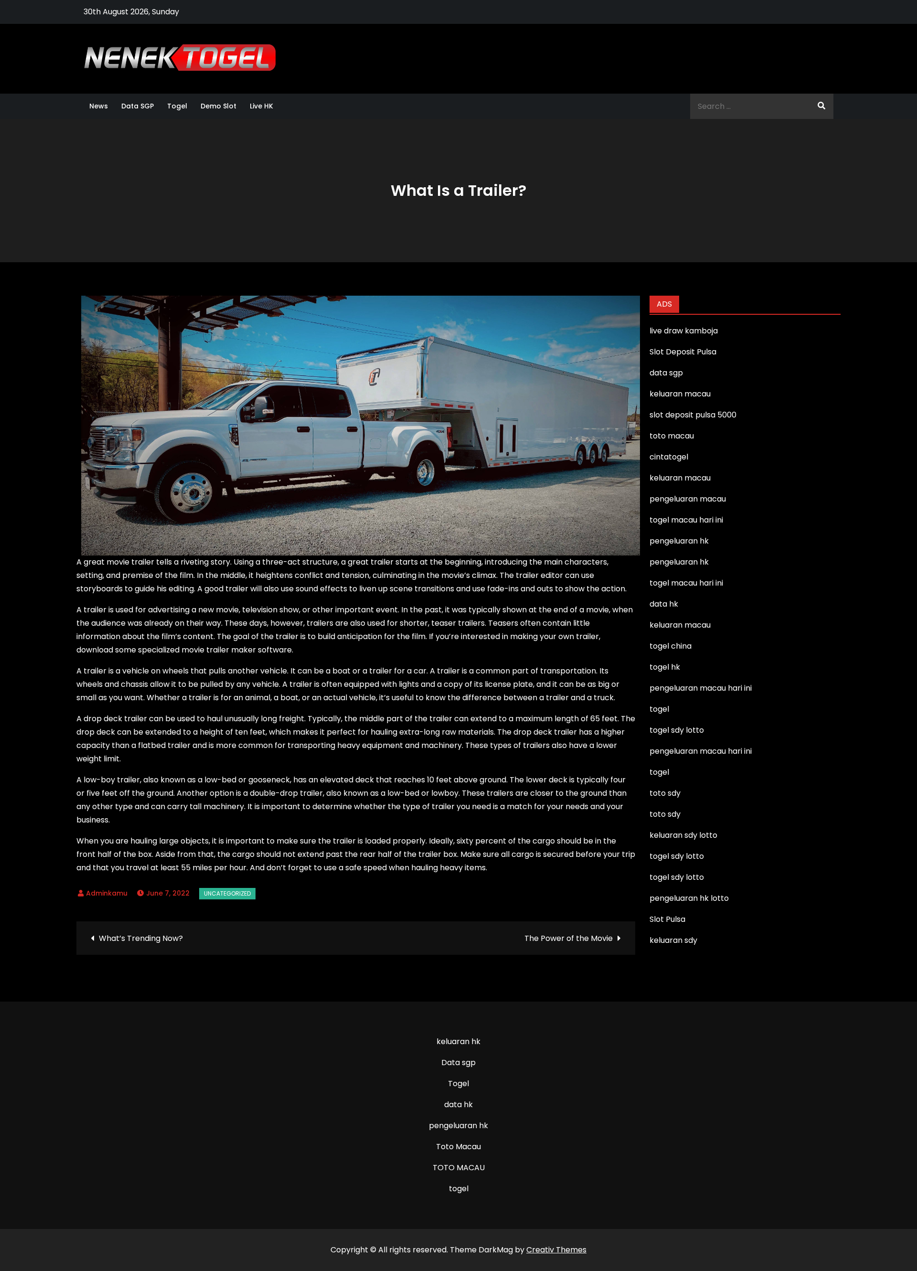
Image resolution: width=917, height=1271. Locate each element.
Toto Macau (458, 1146)
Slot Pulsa (667, 919)
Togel (177, 106)
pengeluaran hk (458, 1125)
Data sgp (458, 1062)
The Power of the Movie (568, 938)
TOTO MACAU (459, 1167)
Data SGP (137, 106)
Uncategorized (227, 893)
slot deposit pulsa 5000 (693, 414)
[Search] (821, 106)
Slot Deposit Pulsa (683, 351)
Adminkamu (107, 893)
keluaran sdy (673, 940)
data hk (458, 1104)
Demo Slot (218, 106)
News (98, 106)
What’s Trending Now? (141, 938)
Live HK (261, 106)
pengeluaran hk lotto (689, 898)
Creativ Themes (556, 1249)
